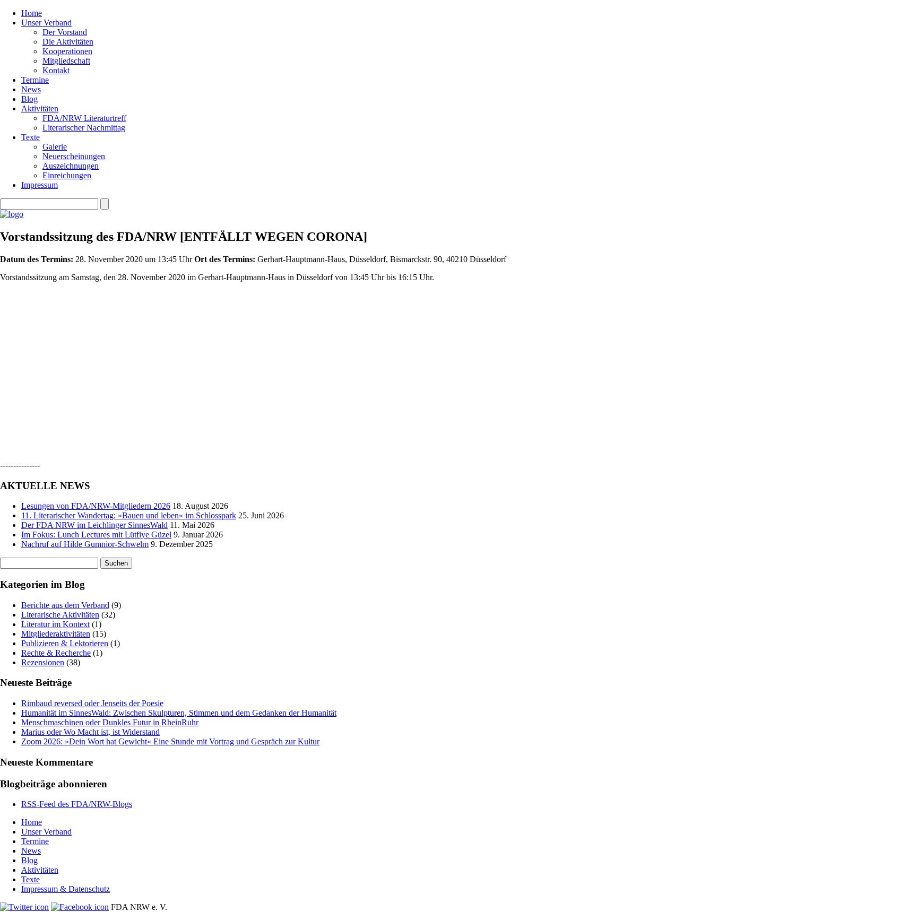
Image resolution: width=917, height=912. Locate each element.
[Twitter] (24, 906)
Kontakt (56, 70)
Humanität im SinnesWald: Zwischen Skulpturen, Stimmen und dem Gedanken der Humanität (178, 712)
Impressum (39, 184)
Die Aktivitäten (67, 41)
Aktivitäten (39, 108)
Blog (29, 98)
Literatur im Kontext (55, 624)
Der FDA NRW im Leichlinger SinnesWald (94, 524)
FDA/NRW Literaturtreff (84, 118)
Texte (30, 137)
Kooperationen (67, 51)
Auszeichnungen (70, 165)
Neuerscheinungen (73, 156)
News (31, 89)
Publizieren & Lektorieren (64, 643)
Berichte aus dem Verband (65, 605)
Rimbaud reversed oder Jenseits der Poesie (92, 703)
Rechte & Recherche (56, 652)
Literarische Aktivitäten (60, 614)
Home (31, 13)
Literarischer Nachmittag (83, 127)
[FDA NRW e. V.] (11, 214)
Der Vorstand (64, 32)
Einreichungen (66, 175)
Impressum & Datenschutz (65, 888)
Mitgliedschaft (66, 60)
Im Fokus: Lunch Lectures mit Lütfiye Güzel (96, 534)
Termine (35, 79)
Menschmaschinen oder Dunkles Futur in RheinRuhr (109, 722)
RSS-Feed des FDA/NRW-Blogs (76, 804)
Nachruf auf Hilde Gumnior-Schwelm (85, 544)
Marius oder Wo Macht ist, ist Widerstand (90, 731)
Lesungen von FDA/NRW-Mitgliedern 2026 (95, 505)
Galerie (54, 146)
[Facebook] (80, 906)
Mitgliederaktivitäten (55, 633)
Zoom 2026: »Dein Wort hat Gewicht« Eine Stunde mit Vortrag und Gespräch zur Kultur (170, 741)
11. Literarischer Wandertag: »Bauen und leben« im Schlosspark (128, 515)
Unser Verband (46, 22)
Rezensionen (42, 662)
